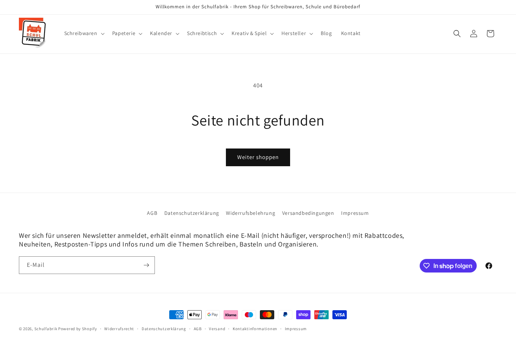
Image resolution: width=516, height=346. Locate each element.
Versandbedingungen (308, 213)
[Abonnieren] (146, 265)
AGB (152, 213)
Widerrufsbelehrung (250, 213)
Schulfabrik (45, 328)
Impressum (355, 213)
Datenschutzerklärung (191, 213)
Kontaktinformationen (255, 328)
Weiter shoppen (258, 157)
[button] (84, 33)
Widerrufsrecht (119, 328)
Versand (217, 328)
